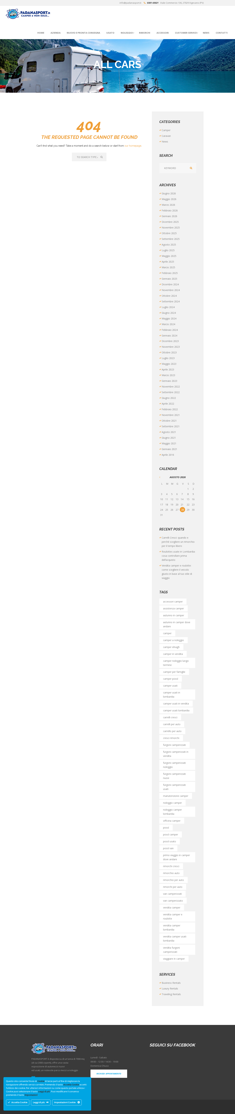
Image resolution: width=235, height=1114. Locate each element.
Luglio (168, 250)
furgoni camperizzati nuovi (174, 776)
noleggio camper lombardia (172, 811)
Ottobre (169, 233)
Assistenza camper (173, 608)
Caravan (166, 135)
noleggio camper (172, 802)
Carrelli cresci (170, 717)
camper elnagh (171, 647)
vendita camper (171, 907)
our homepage (133, 145)
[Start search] (102, 157)
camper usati (170, 685)
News (165, 141)
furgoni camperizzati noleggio (174, 765)
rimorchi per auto (172, 886)
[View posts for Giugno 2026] (161, 477)
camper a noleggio (173, 640)
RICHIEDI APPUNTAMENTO (109, 1073)
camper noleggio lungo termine (176, 663)
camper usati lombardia (176, 710)
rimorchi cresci (171, 866)
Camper (166, 130)
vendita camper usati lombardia (174, 938)
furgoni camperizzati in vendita (175, 754)
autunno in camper (173, 615)
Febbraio (170, 210)
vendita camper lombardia (171, 927)
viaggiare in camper (174, 958)
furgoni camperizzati (174, 745)
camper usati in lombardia (171, 694)
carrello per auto (172, 731)
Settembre (171, 239)
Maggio (169, 199)
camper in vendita (173, 654)
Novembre (171, 227)
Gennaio (169, 216)
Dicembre (170, 221)
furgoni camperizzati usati (174, 787)
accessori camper (173, 601)
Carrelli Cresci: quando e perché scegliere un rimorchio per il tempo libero (178, 542)
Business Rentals (171, 982)
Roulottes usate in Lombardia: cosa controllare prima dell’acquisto (178, 555)
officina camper (171, 820)
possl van (168, 848)
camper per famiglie (174, 671)
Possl (166, 827)
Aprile (168, 261)
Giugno (169, 193)
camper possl (170, 678)
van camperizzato (173, 900)
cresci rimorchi (171, 738)
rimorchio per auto (173, 880)
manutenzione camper (175, 796)
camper (167, 633)
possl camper (170, 834)
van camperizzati (172, 893)
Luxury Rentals (170, 988)
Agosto (169, 244)
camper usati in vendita (176, 703)
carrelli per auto (171, 724)
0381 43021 (152, 2)
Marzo (168, 204)
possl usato (169, 841)
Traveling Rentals (171, 994)
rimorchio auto (171, 873)
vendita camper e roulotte (172, 916)
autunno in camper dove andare (176, 624)
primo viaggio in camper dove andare (176, 857)
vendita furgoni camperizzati (171, 949)
